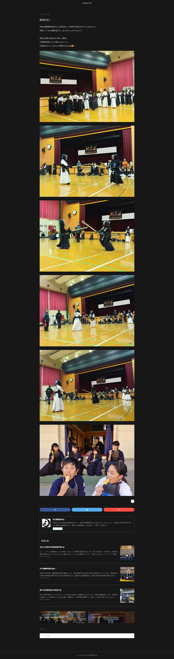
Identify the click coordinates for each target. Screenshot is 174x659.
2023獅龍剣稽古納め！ (48, 568)
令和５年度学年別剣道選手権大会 (52, 547)
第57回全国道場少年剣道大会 (50, 590)
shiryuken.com (87, 3)
